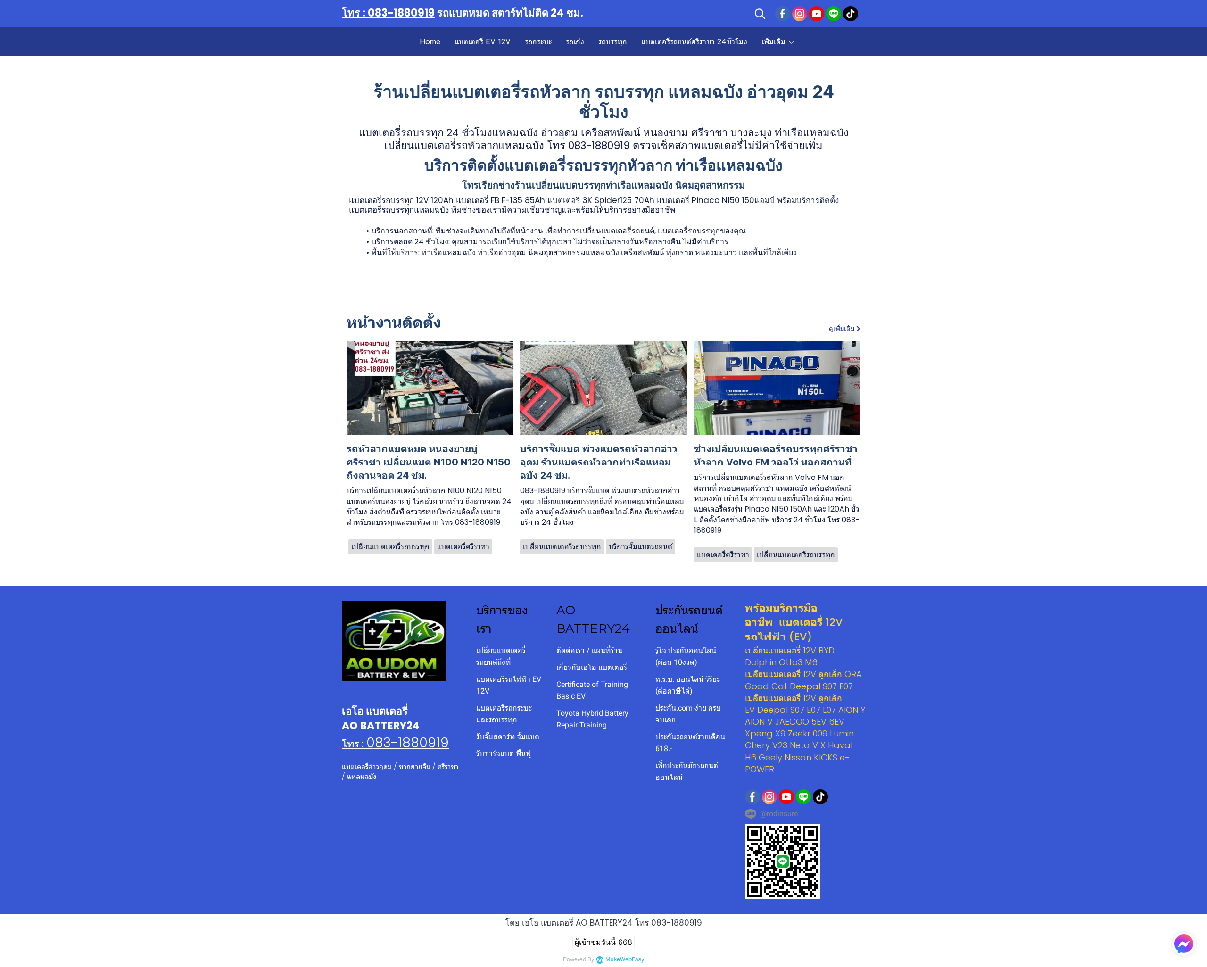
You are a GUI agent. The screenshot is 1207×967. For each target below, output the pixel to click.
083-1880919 (407, 743)
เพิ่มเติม (774, 41)
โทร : (354, 743)
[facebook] (782, 13)
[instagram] (799, 13)
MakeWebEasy (624, 960)
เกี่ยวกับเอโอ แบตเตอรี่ (591, 667)
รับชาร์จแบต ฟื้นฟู (503, 753)
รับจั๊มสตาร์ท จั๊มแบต (507, 736)
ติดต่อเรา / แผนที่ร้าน (589, 650)
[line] (833, 13)
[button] (760, 14)
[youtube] (816, 13)
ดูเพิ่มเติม (842, 328)
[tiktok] (850, 13)
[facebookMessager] (1183, 943)
